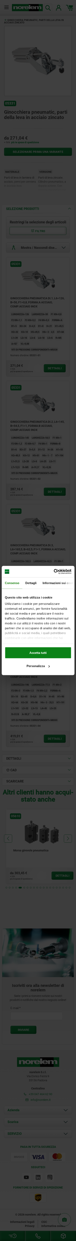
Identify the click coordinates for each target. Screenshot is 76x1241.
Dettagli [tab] (30, 582)
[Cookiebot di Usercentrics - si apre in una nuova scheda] (54, 571)
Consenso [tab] (12, 582)
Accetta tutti (38, 652)
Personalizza (36, 666)
